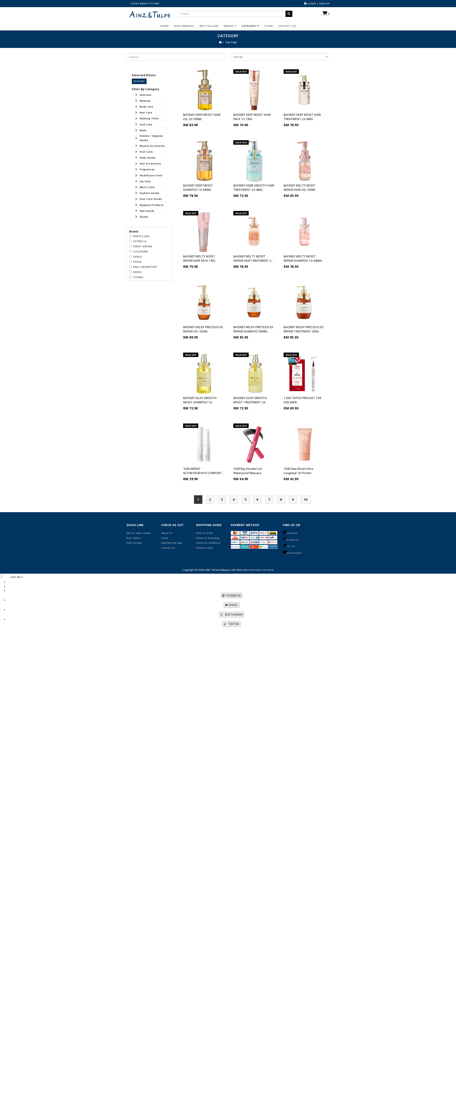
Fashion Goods (149, 193)
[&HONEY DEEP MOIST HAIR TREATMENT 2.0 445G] (304, 90)
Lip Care (145, 181)
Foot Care (146, 151)
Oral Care (146, 124)
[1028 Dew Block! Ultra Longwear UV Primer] (304, 444)
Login (311, 3)
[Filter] (289, 14)
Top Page (231, 42)
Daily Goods (148, 157)
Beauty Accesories (152, 146)
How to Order (204, 533)
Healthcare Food (151, 175)
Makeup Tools (149, 118)
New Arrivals (184, 26)
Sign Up (324, 3)
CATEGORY (249, 26)
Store (268, 26)
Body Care (146, 106)
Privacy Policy (204, 547)
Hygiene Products (152, 205)
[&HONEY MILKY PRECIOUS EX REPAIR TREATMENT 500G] (304, 302)
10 (305, 500)
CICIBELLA (140, 241)
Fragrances (147, 169)
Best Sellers (209, 26)
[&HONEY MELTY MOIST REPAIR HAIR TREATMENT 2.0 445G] (254, 231)
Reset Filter (139, 81)
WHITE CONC (141, 236)
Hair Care (146, 112)
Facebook (292, 533)
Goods (144, 216)
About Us (167, 533)
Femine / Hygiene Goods (151, 138)
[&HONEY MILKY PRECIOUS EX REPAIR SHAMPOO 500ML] (254, 302)
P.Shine (137, 261)
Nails (143, 130)
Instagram (292, 539)
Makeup (145, 100)
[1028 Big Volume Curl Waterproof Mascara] (254, 444)
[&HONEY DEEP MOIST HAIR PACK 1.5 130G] (254, 90)
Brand (229, 26)
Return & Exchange (208, 538)
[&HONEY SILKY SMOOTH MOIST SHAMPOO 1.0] (203, 373)
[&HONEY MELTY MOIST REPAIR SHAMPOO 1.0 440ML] (304, 231)
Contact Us (287, 26)
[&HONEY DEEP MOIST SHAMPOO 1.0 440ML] (203, 161)
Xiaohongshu (294, 552)
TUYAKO (138, 277)
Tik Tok (290, 546)
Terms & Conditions (208, 542)
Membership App (171, 542)
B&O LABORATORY (145, 266)
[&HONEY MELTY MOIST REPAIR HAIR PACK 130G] (203, 231)
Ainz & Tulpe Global (138, 533)
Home (164, 26)
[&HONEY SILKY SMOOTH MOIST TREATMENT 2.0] (254, 373)
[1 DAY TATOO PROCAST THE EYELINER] (304, 373)
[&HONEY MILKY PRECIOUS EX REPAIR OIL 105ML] (203, 302)
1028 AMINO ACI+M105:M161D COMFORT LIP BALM (202, 473)
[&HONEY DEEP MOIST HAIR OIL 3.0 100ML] (203, 90)
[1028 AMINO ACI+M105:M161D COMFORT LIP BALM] (203, 444)
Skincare (145, 95)
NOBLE (137, 256)
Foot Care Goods (151, 199)
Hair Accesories (150, 163)
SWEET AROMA (142, 246)
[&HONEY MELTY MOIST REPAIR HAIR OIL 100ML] (304, 161)
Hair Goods (147, 211)
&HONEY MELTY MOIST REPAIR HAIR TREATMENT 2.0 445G (253, 260)
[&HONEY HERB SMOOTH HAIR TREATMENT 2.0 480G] (254, 161)
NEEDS (137, 272)
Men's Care (147, 187)
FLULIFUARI (140, 251)
